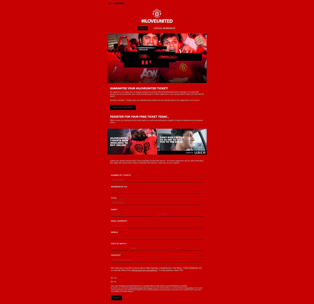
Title (113, 198)
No (115, 282)
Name (113, 209)
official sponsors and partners (144, 270)
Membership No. (119, 187)
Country (115, 255)
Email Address (118, 221)
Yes (115, 278)
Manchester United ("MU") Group (141, 288)
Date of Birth (118, 244)
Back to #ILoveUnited (116, 3)
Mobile (114, 232)
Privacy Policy (189, 288)
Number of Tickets (121, 175)
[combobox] (136, 248)
